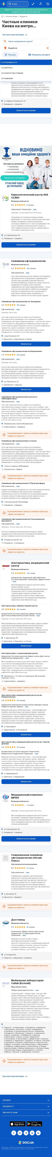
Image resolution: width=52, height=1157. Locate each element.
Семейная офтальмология (28, 261)
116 (18, 305)
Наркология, (16, 209)
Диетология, (39, 931)
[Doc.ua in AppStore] (18, 1124)
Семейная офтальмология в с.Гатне (19, 441)
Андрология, (28, 577)
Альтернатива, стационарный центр (19, 653)
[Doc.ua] (3, 3)
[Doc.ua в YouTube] (32, 1133)
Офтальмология (17, 273)
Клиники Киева (10, 16)
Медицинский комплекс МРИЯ (27, 796)
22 (27, 868)
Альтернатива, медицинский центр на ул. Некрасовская (21, 696)
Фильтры (12, 55)
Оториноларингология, (31, 933)
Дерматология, (28, 931)
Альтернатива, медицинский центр (30, 564)
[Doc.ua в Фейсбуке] (13, 1133)
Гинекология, (33, 579)
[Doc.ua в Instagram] (19, 1133)
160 (18, 609)
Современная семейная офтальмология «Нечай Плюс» (27, 858)
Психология (15, 935)
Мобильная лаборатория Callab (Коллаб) (27, 982)
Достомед (18, 920)
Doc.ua (5, 1147)
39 (27, 927)
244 (28, 573)
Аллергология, (16, 577)
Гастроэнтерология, (19, 579)
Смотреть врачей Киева (13, 35)
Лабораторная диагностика (22, 990)
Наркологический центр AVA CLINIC (29, 196)
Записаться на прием (26, 110)
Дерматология (44, 579)
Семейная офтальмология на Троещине (21, 302)
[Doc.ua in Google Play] (34, 1124)
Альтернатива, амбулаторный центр (19, 606)
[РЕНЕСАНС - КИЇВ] (26, 167)
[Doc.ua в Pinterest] (38, 1133)
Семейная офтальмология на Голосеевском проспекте (22, 520)
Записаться (26, 344)
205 (28, 268)
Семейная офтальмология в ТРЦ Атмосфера (23, 483)
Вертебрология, (39, 577)
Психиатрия (26, 209)
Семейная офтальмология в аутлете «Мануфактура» (19, 398)
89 (18, 355)
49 (18, 700)
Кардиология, (16, 933)
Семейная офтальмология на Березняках (21, 351)
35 (17, 747)
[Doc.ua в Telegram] (26, 1133)
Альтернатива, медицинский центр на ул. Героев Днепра (25, 743)
